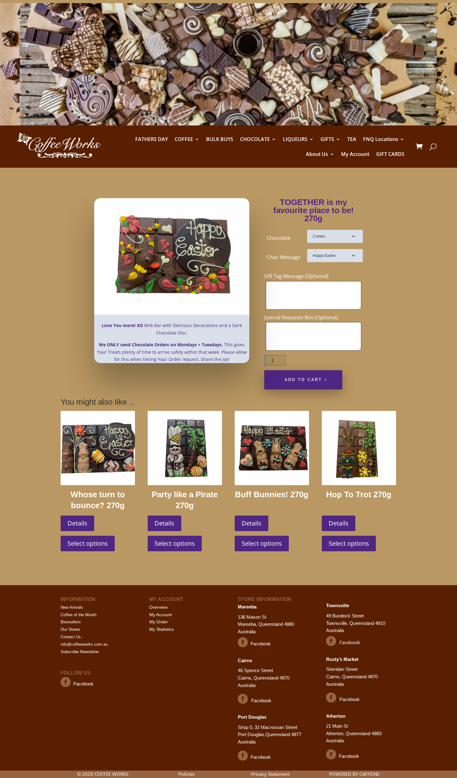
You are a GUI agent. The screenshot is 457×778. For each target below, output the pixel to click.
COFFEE (184, 139)
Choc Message (283, 257)
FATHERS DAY (151, 139)
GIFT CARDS (390, 154)
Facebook (83, 683)
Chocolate (278, 237)
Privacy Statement (270, 774)
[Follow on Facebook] (66, 682)
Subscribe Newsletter (80, 651)
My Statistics (161, 629)
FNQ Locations (380, 139)
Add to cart (303, 379)
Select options (87, 543)
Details (77, 523)
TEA (351, 139)
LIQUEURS (295, 139)
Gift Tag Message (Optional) (296, 276)
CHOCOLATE (255, 139)
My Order (158, 621)
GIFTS (327, 139)
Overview (158, 607)
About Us (317, 154)
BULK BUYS (219, 139)
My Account (355, 154)
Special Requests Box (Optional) (301, 317)
